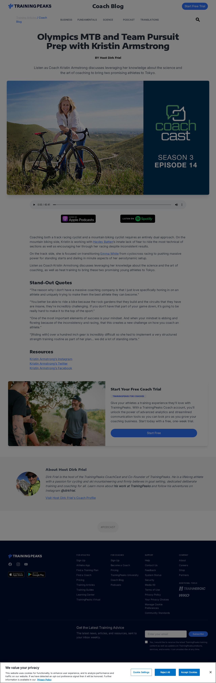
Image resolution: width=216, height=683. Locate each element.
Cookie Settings (141, 672)
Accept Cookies (189, 672)
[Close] (210, 672)
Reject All (165, 672)
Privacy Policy (44, 679)
